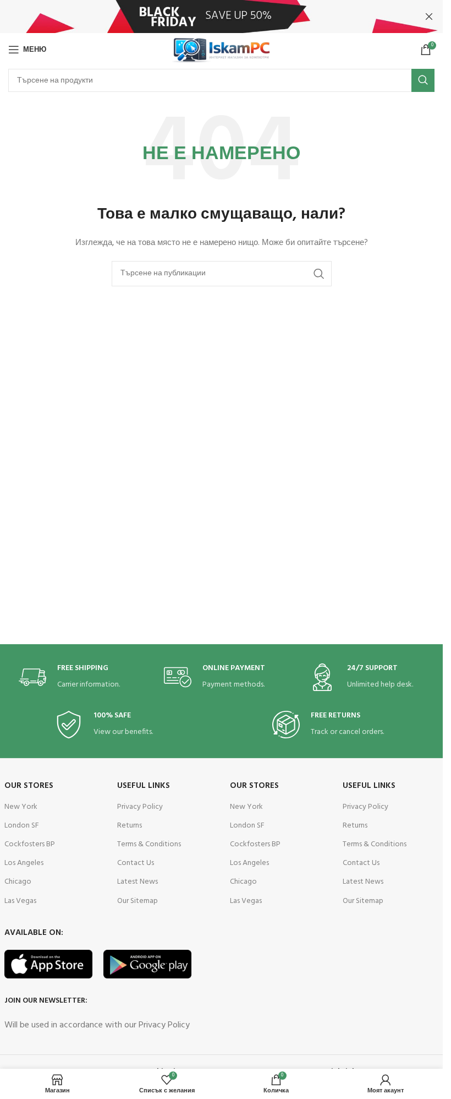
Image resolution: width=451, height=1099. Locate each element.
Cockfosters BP (29, 844)
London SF (21, 825)
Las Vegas (20, 901)
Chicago (17, 881)
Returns (129, 825)
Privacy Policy (140, 807)
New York (20, 807)
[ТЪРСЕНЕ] (423, 80)
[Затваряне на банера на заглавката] (429, 16)
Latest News (137, 881)
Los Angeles (23, 863)
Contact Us (135, 863)
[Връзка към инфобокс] (76, 677)
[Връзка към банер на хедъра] (221, 16)
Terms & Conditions (149, 844)
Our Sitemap (137, 901)
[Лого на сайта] (221, 49)
